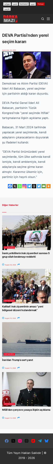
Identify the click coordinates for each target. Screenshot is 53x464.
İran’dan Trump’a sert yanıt (17, 359)
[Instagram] (24, 186)
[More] (48, 186)
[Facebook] (10, 186)
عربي (33, 4)
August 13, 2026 (10, 368)
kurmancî (24, 4)
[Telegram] (29, 186)
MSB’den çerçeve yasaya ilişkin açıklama (26, 409)
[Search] (42, 19)
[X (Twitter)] (13, 441)
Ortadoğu (9, 247)
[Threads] (34, 186)
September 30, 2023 (9, 50)
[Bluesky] (46, 441)
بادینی (15, 4)
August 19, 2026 (10, 318)
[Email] (44, 186)
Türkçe (40, 4)
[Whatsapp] (20, 186)
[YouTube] (33, 441)
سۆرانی (7, 4)
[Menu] (48, 18)
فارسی (6, 9)
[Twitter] (39, 186)
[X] (15, 186)
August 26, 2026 (10, 265)
